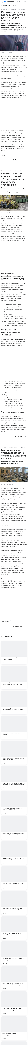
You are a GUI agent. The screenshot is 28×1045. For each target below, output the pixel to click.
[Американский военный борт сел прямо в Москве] (14, 652)
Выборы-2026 (6, 5)
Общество (22, 9)
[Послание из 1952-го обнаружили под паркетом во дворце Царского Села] (14, 778)
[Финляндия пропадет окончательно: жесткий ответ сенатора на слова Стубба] (14, 702)
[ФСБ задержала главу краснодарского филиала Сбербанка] (14, 1028)
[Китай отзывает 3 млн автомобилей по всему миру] (14, 953)
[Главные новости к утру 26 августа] (14, 878)
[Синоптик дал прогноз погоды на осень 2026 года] (14, 928)
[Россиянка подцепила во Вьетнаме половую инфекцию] (14, 753)
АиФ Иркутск (14, 9)
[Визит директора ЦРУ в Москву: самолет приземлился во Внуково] (14, 903)
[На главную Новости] (10, 2)
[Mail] (5, 2)
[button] (14, 43)
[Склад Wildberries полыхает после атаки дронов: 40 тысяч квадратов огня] (14, 978)
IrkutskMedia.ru (14, 170)
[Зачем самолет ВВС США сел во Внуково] (14, 727)
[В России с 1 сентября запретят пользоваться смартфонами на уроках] (14, 1003)
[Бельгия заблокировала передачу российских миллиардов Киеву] (14, 677)
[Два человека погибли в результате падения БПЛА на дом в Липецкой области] (14, 828)
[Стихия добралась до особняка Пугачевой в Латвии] (14, 803)
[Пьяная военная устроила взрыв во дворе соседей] (14, 853)
